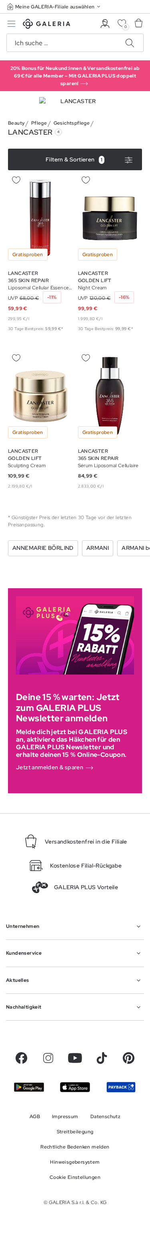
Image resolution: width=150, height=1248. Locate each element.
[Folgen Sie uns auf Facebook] (21, 1058)
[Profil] (105, 23)
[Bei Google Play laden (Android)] (29, 1087)
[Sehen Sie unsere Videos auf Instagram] (48, 1058)
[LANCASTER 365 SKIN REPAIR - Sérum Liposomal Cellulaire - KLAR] (110, 396)
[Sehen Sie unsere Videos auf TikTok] (101, 1058)
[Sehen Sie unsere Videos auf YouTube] (75, 1058)
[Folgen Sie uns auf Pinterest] (128, 1058)
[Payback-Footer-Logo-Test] (121, 1087)
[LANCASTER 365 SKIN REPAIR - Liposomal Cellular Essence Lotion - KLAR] (40, 218)
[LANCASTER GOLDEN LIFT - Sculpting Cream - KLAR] (40, 396)
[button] (54, 6)
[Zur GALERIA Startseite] (46, 25)
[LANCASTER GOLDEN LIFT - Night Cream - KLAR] (110, 218)
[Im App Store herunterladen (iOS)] (75, 1087)
